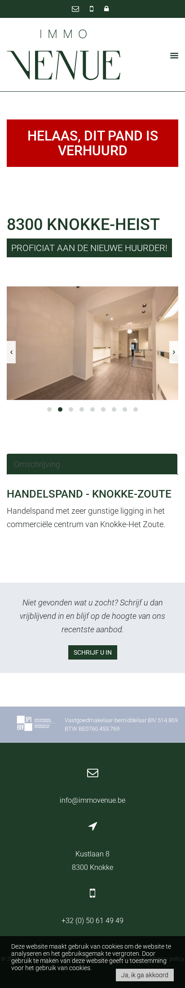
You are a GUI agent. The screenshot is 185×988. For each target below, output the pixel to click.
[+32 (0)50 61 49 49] (92, 8)
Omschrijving (37, 464)
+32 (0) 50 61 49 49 (92, 920)
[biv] (36, 725)
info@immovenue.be (92, 800)
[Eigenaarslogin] (106, 8)
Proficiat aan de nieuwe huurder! (89, 248)
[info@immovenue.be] (76, 8)
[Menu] (171, 55)
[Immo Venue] (64, 55)
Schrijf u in (93, 652)
